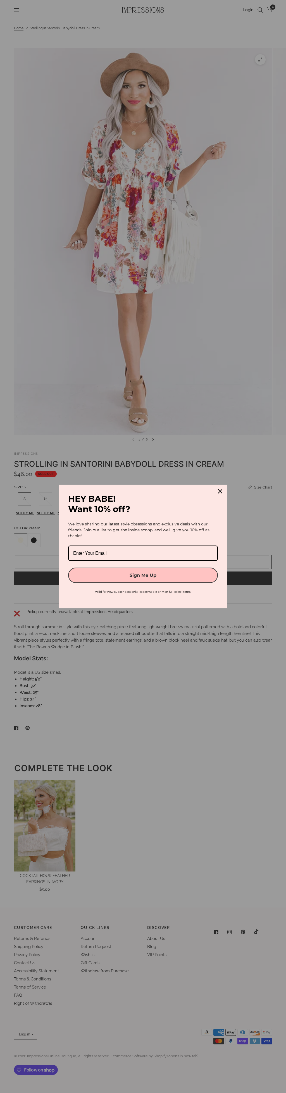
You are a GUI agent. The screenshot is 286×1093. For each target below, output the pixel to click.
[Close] (220, 491)
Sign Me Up (143, 575)
